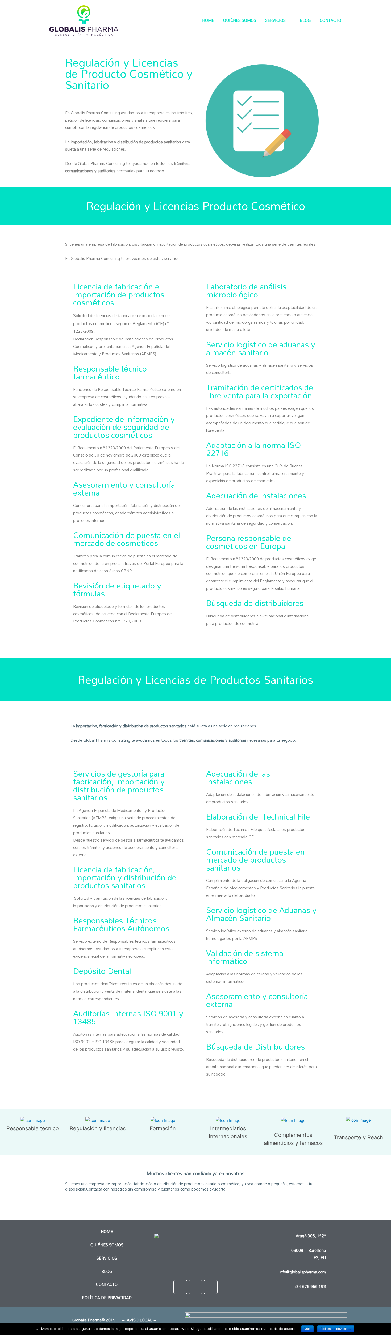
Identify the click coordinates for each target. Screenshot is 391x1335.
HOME (208, 20)
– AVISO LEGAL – (138, 1320)
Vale (307, 1329)
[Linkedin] (211, 1287)
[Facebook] (180, 1287)
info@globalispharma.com (303, 1272)
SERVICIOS (275, 20)
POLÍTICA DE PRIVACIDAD (107, 1298)
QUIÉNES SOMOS (239, 20)
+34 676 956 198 (310, 1286)
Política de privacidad (335, 1329)
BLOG (305, 20)
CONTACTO (330, 20)
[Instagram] (195, 1287)
